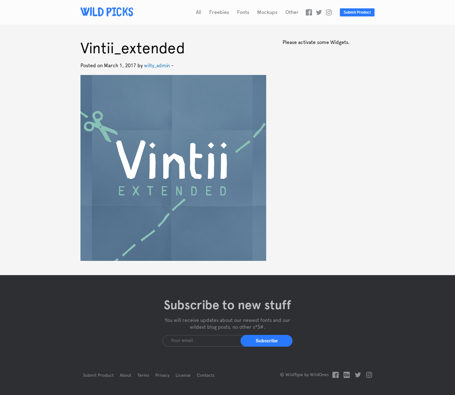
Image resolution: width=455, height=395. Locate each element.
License (183, 375)
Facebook (309, 12)
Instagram (329, 12)
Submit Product (357, 12)
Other (292, 12)
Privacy (162, 375)
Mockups (267, 12)
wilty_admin (157, 65)
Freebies (219, 12)
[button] (266, 341)
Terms (143, 375)
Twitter (319, 12)
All (198, 12)
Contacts (205, 375)
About (125, 375)
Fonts (243, 12)
